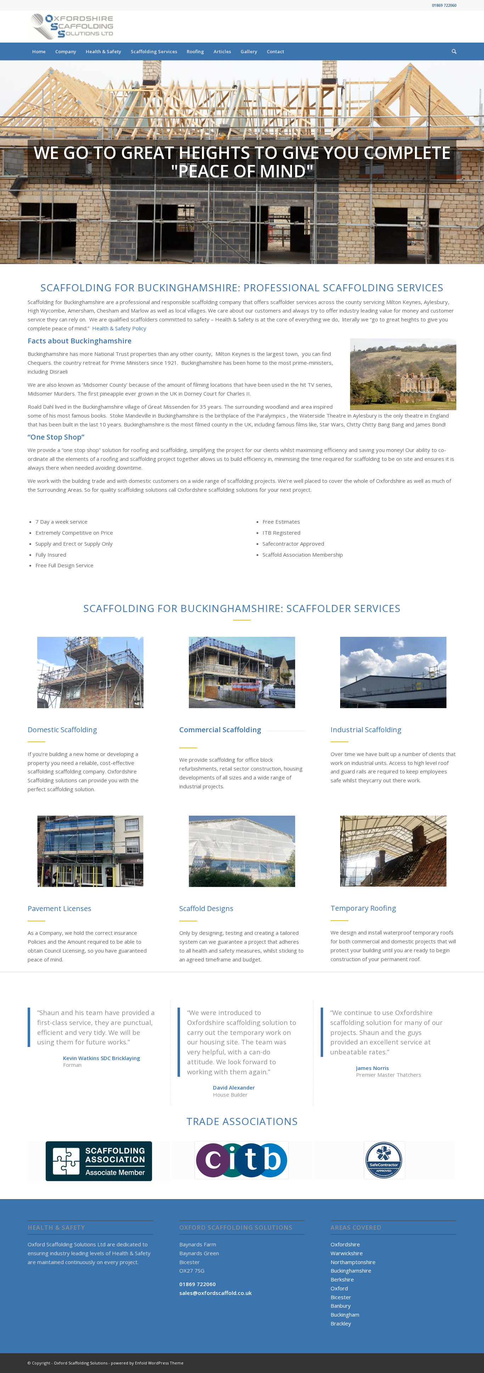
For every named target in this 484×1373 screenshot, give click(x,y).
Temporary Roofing (363, 908)
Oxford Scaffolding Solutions (80, 1363)
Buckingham (345, 1314)
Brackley (341, 1323)
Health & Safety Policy (119, 328)
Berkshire (342, 1279)
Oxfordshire (345, 1244)
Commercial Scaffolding (220, 729)
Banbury (341, 1305)
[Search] (451, 51)
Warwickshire (347, 1253)
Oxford (339, 1288)
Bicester (341, 1297)
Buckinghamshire (351, 1270)
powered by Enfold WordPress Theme (147, 1363)
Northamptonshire (353, 1262)
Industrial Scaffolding (366, 729)
